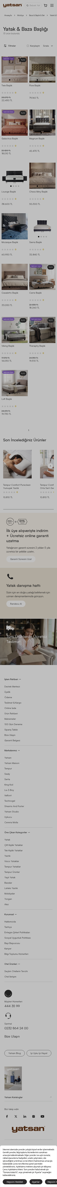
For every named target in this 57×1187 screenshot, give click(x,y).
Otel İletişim (10, 976)
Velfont (8, 795)
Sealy (7, 773)
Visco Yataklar (11, 861)
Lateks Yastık (11, 888)
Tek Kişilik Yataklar (13, 850)
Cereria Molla (11, 822)
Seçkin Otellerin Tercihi (16, 971)
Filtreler (12, 45)
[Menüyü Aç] (51, 5)
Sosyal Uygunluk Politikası (17, 937)
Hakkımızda (10, 921)
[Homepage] (12, 5)
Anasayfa (8, 15)
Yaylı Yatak (9, 877)
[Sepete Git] (45, 5)
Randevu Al (16, 603)
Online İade (10, 708)
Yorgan (8, 899)
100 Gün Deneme (13, 724)
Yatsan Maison (11, 763)
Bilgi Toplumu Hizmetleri (16, 954)
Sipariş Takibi (11, 729)
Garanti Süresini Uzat (21, 559)
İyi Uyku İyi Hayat (39, 1053)
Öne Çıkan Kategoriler (15, 832)
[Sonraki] (50, 466)
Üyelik (7, 692)
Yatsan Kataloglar (13, 1097)
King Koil (8, 784)
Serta (7, 779)
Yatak (7, 839)
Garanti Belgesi (12, 740)
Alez (6, 904)
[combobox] (48, 45)
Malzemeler (10, 718)
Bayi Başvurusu (12, 943)
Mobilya (20, 15)
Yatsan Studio (11, 811)
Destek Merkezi (12, 686)
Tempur (8, 768)
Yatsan (7, 757)
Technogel (9, 800)
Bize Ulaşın (9, 735)
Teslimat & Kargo (12, 702)
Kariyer (7, 948)
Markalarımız (10, 750)
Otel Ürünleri (10, 964)
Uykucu (8, 817)
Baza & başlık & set (36, 15)
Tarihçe (8, 927)
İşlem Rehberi (11, 679)
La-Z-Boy (9, 790)
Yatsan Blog (14, 1053)
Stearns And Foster (14, 806)
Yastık (7, 855)
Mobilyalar (9, 893)
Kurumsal (9, 914)
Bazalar (8, 882)
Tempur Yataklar (12, 866)
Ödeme (8, 697)
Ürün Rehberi (11, 713)
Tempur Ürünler (12, 872)
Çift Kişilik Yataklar (13, 845)
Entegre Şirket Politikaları (17, 932)
